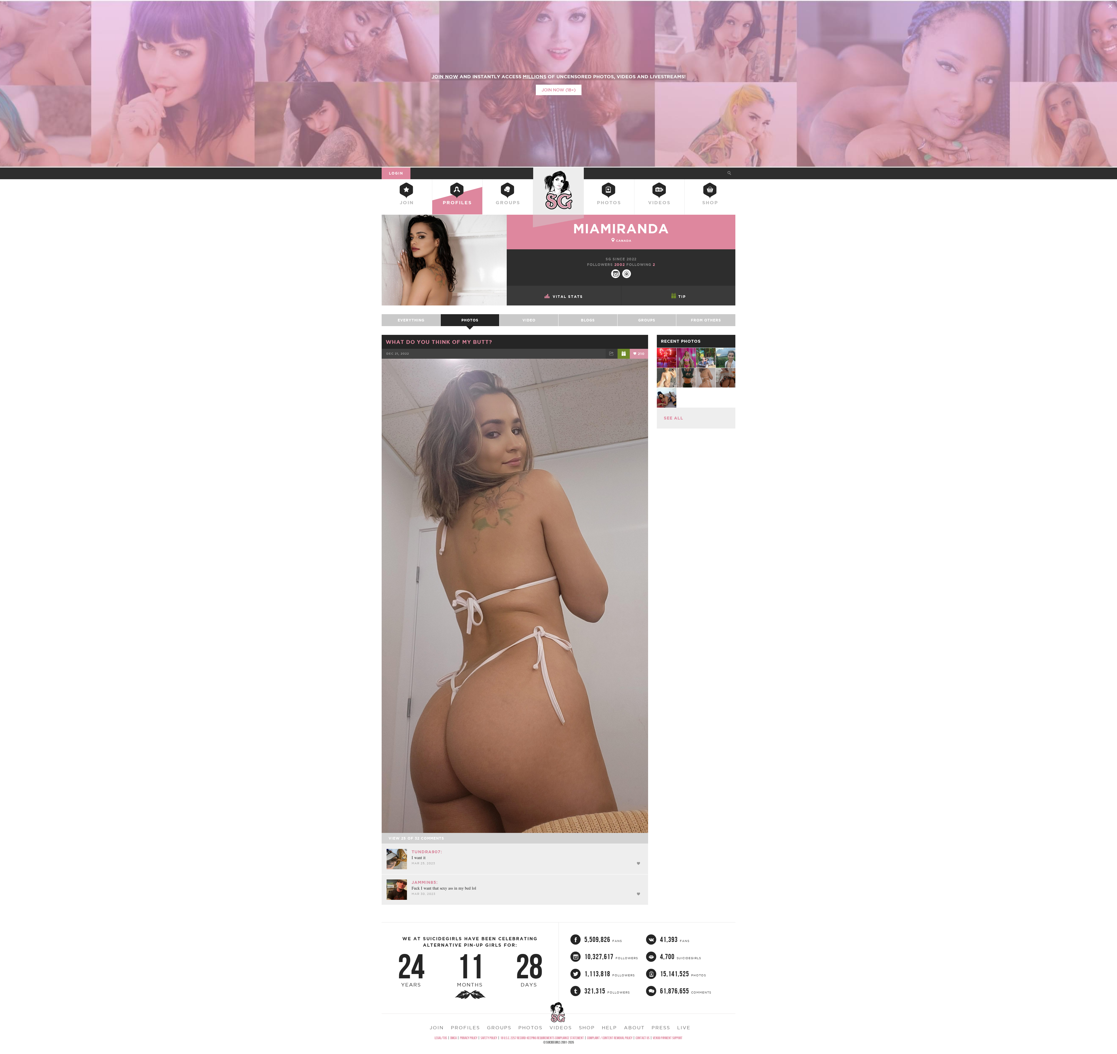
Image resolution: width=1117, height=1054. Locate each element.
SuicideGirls (558, 173)
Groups (508, 202)
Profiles (457, 202)
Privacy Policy (468, 1038)
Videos (659, 202)
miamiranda (621, 228)
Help (609, 1027)
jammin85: (425, 882)
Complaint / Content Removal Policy (609, 1038)
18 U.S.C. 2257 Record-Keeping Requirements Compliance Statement (542, 1038)
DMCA (453, 1038)
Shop (710, 202)
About (634, 1027)
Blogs (588, 320)
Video (529, 320)
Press (661, 1027)
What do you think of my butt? (439, 342)
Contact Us (643, 1038)
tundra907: (427, 851)
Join (407, 202)
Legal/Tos (441, 1038)
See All (673, 418)
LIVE (684, 1027)
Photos (609, 202)
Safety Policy (489, 1038)
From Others (706, 320)
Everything (411, 320)
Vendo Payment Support (667, 1038)
